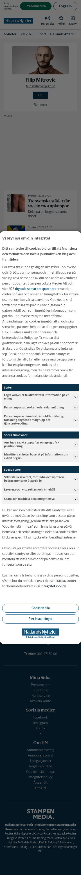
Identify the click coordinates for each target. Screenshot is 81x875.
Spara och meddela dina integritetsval (30, 499)
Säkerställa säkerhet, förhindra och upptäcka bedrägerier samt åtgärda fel (34, 479)
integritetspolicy (53, 586)
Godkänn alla (41, 608)
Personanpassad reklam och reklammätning (34, 407)
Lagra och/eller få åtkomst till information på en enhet (37, 396)
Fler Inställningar (40, 619)
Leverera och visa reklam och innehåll (29, 489)
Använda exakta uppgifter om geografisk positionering (31, 444)
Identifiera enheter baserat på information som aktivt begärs (36, 456)
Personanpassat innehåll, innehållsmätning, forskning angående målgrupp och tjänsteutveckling (34, 419)
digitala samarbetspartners (35, 288)
